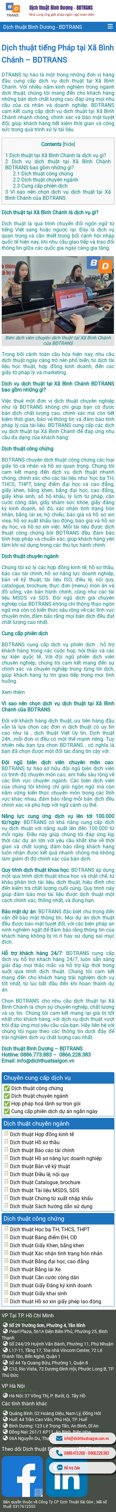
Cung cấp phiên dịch (40, 186)
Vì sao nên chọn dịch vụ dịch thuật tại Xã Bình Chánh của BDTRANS (58, 195)
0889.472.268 (74, 1453)
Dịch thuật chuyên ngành (45, 180)
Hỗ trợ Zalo (72, 1468)
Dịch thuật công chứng (43, 174)
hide (69, 144)
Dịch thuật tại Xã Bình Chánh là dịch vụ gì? (55, 155)
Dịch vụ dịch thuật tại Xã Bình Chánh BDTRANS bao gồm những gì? (58, 164)
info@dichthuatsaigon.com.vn (86, 1438)
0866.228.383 (98, 1453)
